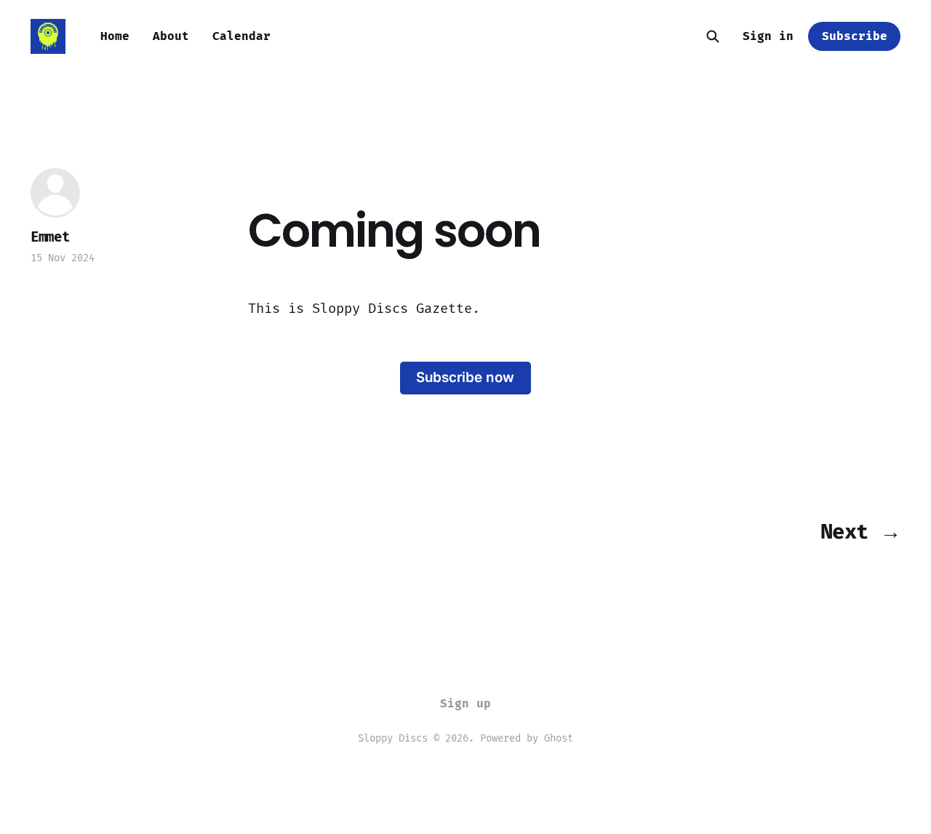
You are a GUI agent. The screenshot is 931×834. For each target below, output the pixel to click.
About (171, 36)
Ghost (558, 738)
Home (114, 36)
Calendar (241, 36)
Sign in (768, 36)
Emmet (50, 237)
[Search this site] (713, 36)
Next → (860, 531)
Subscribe (854, 36)
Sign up (465, 703)
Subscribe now (465, 377)
